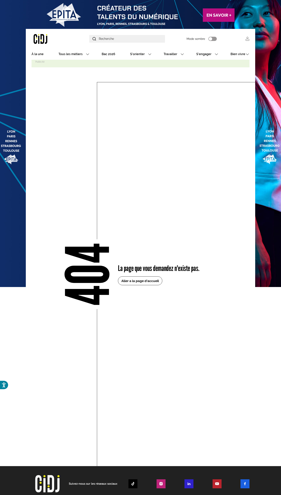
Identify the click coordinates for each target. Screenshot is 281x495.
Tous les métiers (70, 54)
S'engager (203, 54)
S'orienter (137, 54)
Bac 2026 (108, 54)
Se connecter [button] (247, 39)
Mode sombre (196, 39)
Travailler (170, 54)
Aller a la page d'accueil (140, 281)
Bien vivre (238, 54)
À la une (38, 54)
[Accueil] (49, 39)
